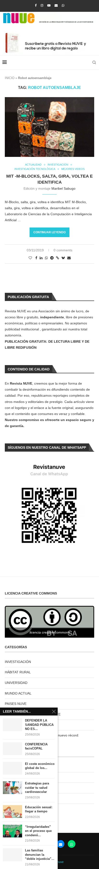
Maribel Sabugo (63, 188)
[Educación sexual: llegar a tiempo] (12, 811)
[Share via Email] (69, 258)
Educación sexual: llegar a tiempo (38, 809)
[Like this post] (30, 258)
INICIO (9, 78)
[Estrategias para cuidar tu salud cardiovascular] (12, 787)
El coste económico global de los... (40, 766)
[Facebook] (36, 5)
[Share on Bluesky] (63, 258)
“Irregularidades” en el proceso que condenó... (38, 831)
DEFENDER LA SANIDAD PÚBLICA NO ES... (39, 725)
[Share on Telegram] (52, 258)
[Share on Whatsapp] (46, 258)
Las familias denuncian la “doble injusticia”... (39, 855)
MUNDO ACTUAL (18, 693)
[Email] (56, 5)
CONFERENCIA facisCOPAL (36, 746)
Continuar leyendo (49, 232)
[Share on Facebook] (36, 258)
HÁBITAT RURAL (18, 672)
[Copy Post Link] (57, 258)
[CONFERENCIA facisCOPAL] (12, 748)
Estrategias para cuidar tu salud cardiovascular (37, 788)
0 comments (63, 250)
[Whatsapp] (63, 5)
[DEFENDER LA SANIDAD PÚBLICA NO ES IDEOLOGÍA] (12, 724)
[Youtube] (48, 5)
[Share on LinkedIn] (41, 258)
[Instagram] (42, 5)
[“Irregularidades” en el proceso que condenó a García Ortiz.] (12, 831)
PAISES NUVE (15, 704)
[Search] (94, 62)
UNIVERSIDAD (16, 683)
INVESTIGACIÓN (18, 662)
